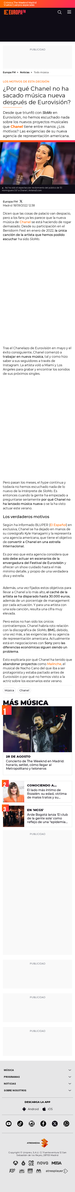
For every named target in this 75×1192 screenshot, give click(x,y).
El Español (58, 525)
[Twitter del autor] (21, 201)
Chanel (25, 222)
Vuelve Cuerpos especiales (19, 4)
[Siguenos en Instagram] (32, 1125)
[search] (60, 12)
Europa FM (9, 72)
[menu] (69, 11)
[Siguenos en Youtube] (9, 1125)
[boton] (54, 1070)
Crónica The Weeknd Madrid (20, 2)
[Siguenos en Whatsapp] (66, 1125)
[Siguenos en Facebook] (43, 1125)
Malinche (54, 664)
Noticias (25, 72)
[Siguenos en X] (55, 1125)
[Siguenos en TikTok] (20, 1125)
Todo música (41, 72)
